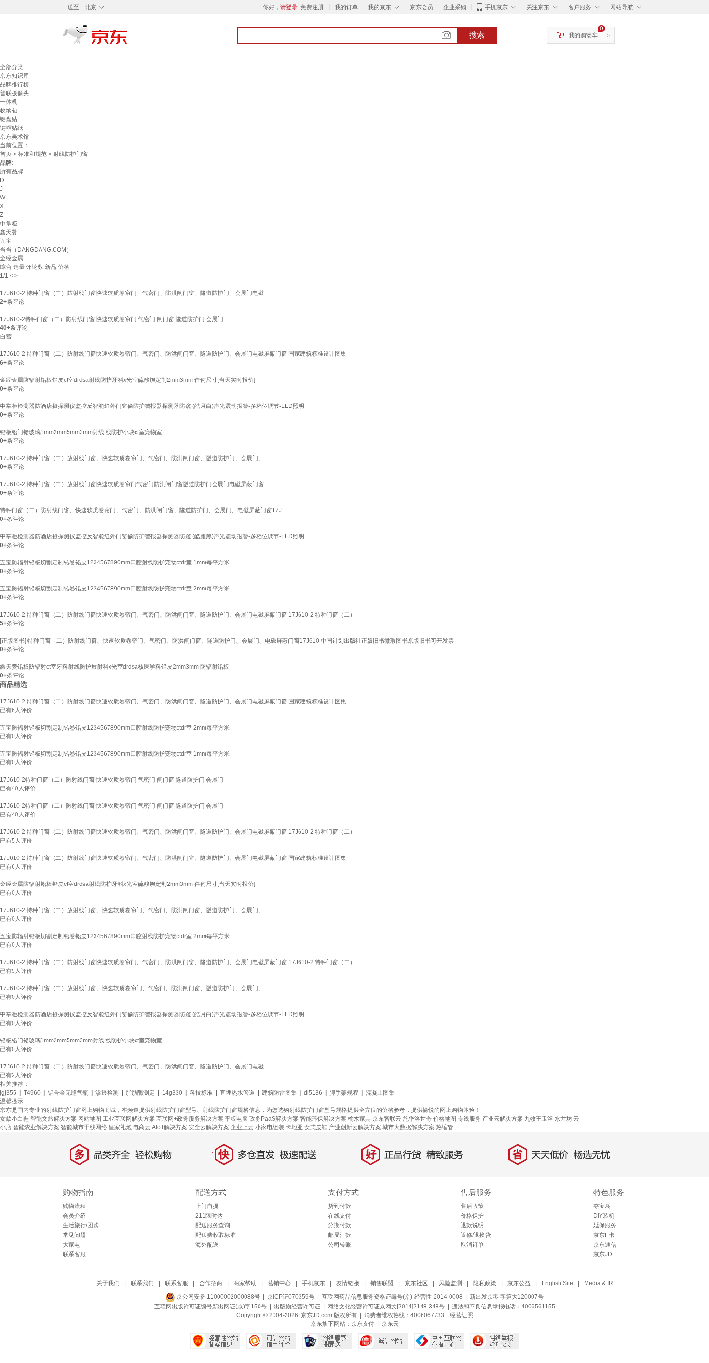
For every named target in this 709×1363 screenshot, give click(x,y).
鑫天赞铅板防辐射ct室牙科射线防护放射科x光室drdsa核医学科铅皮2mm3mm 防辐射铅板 (114, 666)
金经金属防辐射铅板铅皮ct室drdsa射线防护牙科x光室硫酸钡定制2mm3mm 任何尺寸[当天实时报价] (127, 380)
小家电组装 (269, 1127)
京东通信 (604, 1244)
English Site (557, 1283)
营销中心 (279, 1283)
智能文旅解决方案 (53, 1118)
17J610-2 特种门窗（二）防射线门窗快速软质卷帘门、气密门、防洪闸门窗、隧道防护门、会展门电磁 (132, 293)
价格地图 (444, 1118)
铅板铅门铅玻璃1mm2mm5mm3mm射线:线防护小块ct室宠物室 (81, 432)
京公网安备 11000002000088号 (217, 1296)
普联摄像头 (14, 93)
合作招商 (210, 1283)
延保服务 (604, 1225)
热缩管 (444, 1127)
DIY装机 (603, 1215)
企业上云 (242, 1127)
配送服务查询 (212, 1225)
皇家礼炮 (120, 1127)
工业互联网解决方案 (129, 1118)
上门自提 (206, 1206)
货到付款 (339, 1206)
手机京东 (496, 7)
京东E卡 (603, 1235)
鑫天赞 (8, 232)
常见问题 (74, 1235)
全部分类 (11, 67)
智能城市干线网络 (84, 1127)
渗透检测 (107, 1092)
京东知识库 (14, 75)
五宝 (6, 241)
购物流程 (74, 1206)
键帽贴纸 (11, 128)
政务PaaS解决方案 (274, 1118)
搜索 (477, 35)
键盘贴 (8, 119)
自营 (6, 336)
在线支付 (339, 1215)
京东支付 (362, 1324)
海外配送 (206, 1244)
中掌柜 (8, 223)
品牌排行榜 (14, 84)
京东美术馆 (14, 136)
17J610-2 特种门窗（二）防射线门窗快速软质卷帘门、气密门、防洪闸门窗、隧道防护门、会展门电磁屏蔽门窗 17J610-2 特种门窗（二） (177, 614)
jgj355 (8, 1092)
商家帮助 (245, 1283)
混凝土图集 (380, 1092)
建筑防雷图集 (279, 1092)
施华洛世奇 (417, 1118)
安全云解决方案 (209, 1127)
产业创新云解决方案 (355, 1127)
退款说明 (472, 1225)
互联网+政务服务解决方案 (189, 1118)
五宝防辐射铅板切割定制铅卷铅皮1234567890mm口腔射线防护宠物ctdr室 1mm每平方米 (115, 562)
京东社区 (416, 1283)
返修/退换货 (476, 1235)
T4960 (32, 1092)
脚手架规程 (343, 1092)
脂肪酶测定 (140, 1092)
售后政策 (472, 1206)
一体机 (8, 101)
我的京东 (379, 7)
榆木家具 (359, 1118)
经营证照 (461, 1315)
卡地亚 (294, 1127)
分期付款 (339, 1225)
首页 (6, 154)
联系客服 (74, 1254)
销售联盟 (382, 1283)
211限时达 (209, 1215)
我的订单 (346, 7)
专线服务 (469, 1118)
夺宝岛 (602, 1206)
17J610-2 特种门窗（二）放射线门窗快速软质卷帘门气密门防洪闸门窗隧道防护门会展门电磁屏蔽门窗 (132, 484)
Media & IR (598, 1283)
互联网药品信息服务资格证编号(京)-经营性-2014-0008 (392, 1296)
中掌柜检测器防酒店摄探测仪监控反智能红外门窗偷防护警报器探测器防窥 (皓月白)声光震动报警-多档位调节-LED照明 (152, 406)
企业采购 (454, 7)
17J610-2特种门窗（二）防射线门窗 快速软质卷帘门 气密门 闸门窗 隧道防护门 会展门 (111, 319)
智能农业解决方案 (36, 1127)
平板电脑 (236, 1118)
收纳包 (8, 110)
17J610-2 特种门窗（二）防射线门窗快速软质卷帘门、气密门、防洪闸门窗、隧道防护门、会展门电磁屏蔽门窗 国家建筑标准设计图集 (173, 354)
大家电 (71, 1244)
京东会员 (421, 7)
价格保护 (472, 1215)
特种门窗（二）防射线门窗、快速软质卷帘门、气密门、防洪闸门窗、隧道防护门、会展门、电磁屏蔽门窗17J (141, 510)
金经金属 (11, 258)
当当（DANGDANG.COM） (36, 249)
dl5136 (313, 1092)
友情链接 (347, 1283)
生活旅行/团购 (81, 1225)
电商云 (141, 1127)
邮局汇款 (339, 1235)
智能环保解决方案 (323, 1118)
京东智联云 (386, 1118)
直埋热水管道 (237, 1092)
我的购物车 (583, 35)
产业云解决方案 (502, 1118)
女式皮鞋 (315, 1127)
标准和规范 (32, 154)
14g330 (172, 1092)
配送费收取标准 (215, 1235)
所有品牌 (11, 171)
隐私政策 (484, 1283)
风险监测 (450, 1283)
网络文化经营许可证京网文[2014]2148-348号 (386, 1306)
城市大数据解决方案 (408, 1127)
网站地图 (89, 1118)
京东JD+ (604, 1254)
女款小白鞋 (14, 1118)
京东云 (390, 1324)
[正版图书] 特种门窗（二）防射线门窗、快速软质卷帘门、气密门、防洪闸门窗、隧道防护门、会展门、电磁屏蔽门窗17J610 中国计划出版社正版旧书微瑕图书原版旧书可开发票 (227, 640)
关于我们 (108, 1283)
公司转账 (339, 1244)
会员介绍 (74, 1215)
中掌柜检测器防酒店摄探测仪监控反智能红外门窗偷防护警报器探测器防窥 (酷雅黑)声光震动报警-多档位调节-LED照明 (152, 536)
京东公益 (519, 1283)
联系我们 (142, 1283)
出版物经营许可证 (297, 1306)
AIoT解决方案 (169, 1127)
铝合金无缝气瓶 (68, 1092)
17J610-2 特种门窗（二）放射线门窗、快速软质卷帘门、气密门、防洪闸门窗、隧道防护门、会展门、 (132, 458)
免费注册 (312, 7)
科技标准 (201, 1092)
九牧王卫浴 (538, 1118)
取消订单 (472, 1244)
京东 (128, 38)
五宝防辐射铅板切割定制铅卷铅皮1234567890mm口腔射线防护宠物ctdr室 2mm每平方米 (115, 588)
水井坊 (563, 1118)
